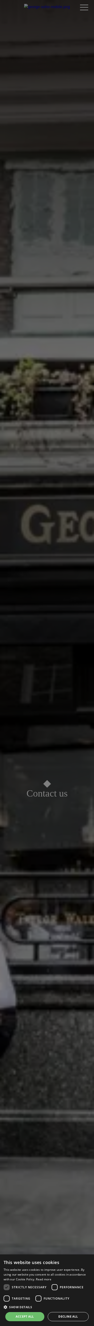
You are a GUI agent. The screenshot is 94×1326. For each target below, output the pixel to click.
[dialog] (47, 1290)
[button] (47, 1307)
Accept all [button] (25, 1316)
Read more (43, 1279)
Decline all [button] (68, 1316)
